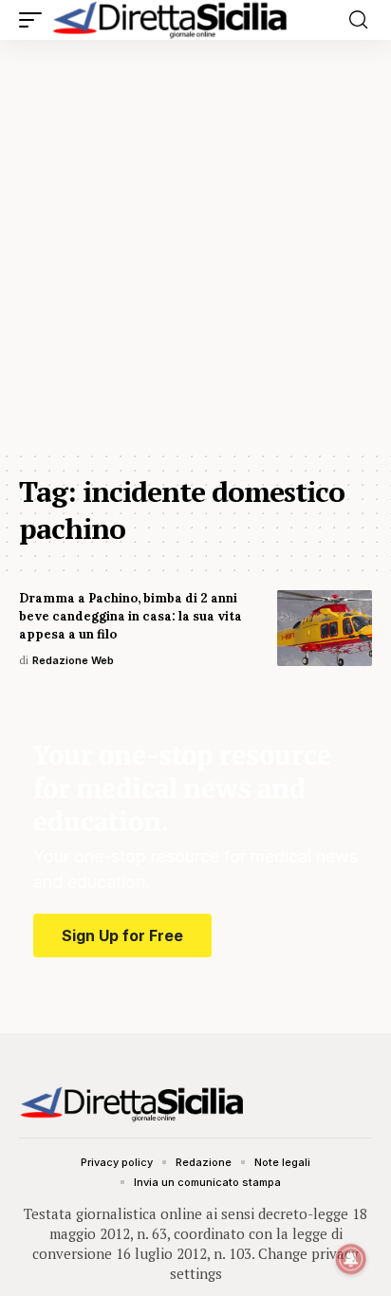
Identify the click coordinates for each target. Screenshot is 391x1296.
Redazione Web (73, 660)
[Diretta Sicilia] (170, 20)
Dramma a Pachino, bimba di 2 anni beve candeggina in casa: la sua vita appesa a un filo (130, 616)
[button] (35, 20)
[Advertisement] (195, 244)
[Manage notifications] (351, 1259)
